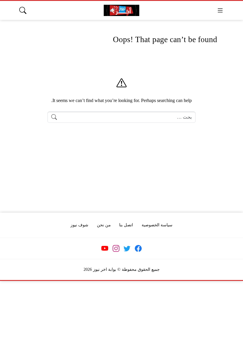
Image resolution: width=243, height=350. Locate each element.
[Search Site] (23, 10)
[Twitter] (127, 248)
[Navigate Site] (220, 10)
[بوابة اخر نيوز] (121, 10)
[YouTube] (105, 248)
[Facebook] (138, 248)
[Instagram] (116, 248)
